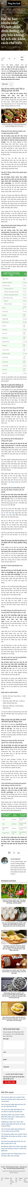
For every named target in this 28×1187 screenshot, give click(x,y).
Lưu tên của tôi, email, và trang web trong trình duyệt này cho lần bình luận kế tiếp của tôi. (13, 1076)
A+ (9, 58)
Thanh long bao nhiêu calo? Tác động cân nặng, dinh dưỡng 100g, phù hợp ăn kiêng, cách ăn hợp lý (14, 901)
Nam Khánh (17, 46)
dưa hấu (11, 512)
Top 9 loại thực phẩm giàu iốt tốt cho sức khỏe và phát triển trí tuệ (13, 1142)
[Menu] (2, 3)
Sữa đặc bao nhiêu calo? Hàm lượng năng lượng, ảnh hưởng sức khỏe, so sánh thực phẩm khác (13, 1148)
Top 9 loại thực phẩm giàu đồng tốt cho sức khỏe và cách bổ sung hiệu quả (12, 1110)
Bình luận (6, 1038)
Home (2, 9)
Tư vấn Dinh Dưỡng (25, 1180)
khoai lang (14, 482)
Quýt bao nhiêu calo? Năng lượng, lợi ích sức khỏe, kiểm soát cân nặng (13, 1155)
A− (15, 58)
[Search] (26, 3)
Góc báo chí (16, 1180)
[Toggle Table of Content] (10, 84)
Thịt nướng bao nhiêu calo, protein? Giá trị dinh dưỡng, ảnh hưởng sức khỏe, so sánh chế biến (14, 1136)
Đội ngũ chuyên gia (12, 1181)
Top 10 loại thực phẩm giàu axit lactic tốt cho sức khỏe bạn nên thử (13, 1105)
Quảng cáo (20, 1179)
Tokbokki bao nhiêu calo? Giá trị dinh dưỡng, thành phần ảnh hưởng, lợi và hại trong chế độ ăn (13, 1124)
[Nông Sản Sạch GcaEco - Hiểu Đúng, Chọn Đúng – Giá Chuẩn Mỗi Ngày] (14, 3)
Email (5, 1059)
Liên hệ (2, 1179)
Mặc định (22, 58)
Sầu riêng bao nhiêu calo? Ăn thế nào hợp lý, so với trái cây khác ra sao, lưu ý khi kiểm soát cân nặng (14, 1019)
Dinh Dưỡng (16, 9)
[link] (9, 852)
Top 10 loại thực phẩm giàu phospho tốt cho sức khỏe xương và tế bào (13, 1130)
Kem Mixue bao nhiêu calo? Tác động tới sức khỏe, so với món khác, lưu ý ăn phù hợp (14, 971)
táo (5, 602)
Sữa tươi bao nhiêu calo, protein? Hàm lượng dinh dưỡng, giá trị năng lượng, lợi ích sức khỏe (13, 1099)
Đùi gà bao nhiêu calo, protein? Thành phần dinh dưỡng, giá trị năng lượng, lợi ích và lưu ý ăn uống (13, 1117)
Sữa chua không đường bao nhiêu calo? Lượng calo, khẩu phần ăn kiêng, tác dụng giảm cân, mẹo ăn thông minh (14, 924)
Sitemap (7, 1178)
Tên (4, 1052)
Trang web (6, 1066)
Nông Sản (8, 9)
